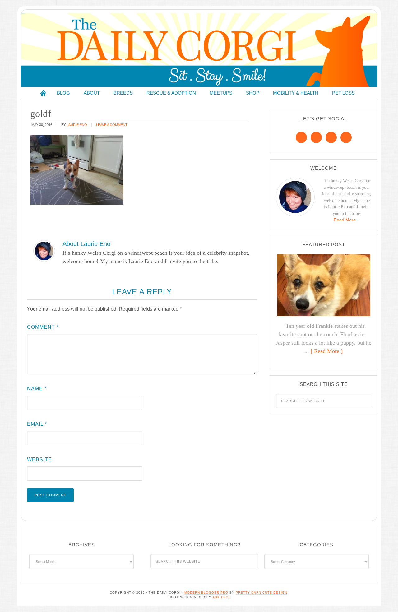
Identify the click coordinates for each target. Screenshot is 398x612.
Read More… (347, 219)
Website (39, 459)
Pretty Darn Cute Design (261, 592)
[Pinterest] (316, 137)
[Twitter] (331, 137)
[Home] (43, 93)
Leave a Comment (111, 125)
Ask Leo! (221, 597)
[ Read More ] (327, 351)
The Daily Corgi (199, 50)
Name (37, 388)
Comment (43, 327)
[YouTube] (346, 137)
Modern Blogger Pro (206, 592)
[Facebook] (301, 137)
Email (37, 424)
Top (383, 597)
